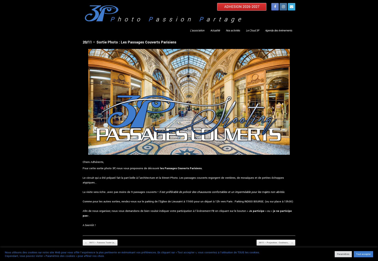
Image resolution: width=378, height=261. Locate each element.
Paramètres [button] (343, 254)
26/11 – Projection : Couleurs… (276, 242)
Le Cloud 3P (252, 30)
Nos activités (233, 30)
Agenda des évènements (278, 30)
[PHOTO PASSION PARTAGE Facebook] (275, 6)
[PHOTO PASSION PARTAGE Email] (291, 6)
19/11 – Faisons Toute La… (100, 242)
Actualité (215, 30)
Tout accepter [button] (363, 254)
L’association (197, 30)
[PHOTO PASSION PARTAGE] (189, 15)
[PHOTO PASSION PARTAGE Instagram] (283, 6)
